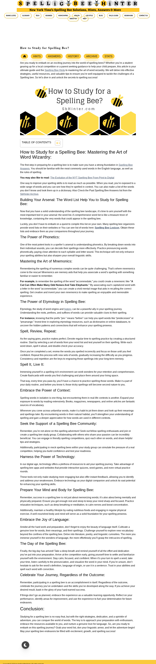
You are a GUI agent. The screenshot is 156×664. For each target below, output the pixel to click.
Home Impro (63, 15)
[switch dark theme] (25, 645)
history (67, 309)
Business (49, 15)
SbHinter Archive (29, 194)
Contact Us (143, 15)
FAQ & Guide (113, 15)
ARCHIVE (91, 56)
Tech (37, 15)
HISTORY (73, 56)
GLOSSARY (26, 15)
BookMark (128, 15)
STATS (108, 56)
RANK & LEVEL (11, 15)
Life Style (89, 15)
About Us (73, 18)
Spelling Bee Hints (55, 70)
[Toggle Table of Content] (56, 143)
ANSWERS (54, 56)
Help (84, 18)
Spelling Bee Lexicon (107, 227)
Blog (101, 15)
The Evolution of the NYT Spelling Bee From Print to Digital (82, 177)
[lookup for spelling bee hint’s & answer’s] (24, 56)
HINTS (37, 56)
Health (77, 15)
